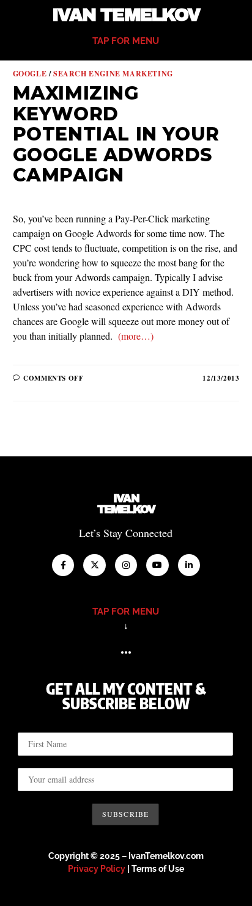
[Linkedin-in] (189, 565)
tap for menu (125, 40)
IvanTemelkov (126, 504)
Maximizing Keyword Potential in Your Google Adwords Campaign (116, 134)
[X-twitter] (94, 565)
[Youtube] (157, 565)
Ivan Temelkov (126, 14)
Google (30, 73)
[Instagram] (126, 565)
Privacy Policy (96, 869)
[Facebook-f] (63, 565)
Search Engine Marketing (113, 73)
